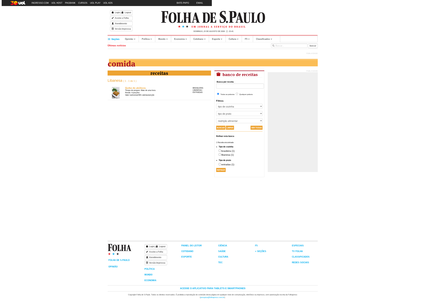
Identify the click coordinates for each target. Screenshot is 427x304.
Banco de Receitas (240, 74)
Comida (121, 63)
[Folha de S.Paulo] (213, 17)
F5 (246, 39)
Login (117, 12)
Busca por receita (225, 82)
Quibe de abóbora (135, 88)
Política (146, 39)
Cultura (232, 39)
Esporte (216, 39)
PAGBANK (70, 3)
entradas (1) (227, 164)
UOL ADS (108, 3)
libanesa (197, 90)
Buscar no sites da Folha (273, 45)
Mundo (161, 39)
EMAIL (199, 3)
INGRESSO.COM (40, 3)
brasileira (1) (228, 151)
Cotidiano (198, 39)
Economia (179, 39)
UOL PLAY (95, 3)
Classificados (263, 39)
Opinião (129, 39)
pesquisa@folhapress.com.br (212, 297)
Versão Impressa (123, 29)
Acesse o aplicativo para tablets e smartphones (212, 288)
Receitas (159, 72)
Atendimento (121, 23)
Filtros (220, 100)
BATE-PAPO (183, 3)
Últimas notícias (117, 45)
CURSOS (82, 3)
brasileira (198, 88)
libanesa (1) (227, 154)
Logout (128, 12)
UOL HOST (56, 3)
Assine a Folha (122, 18)
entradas (197, 92)
